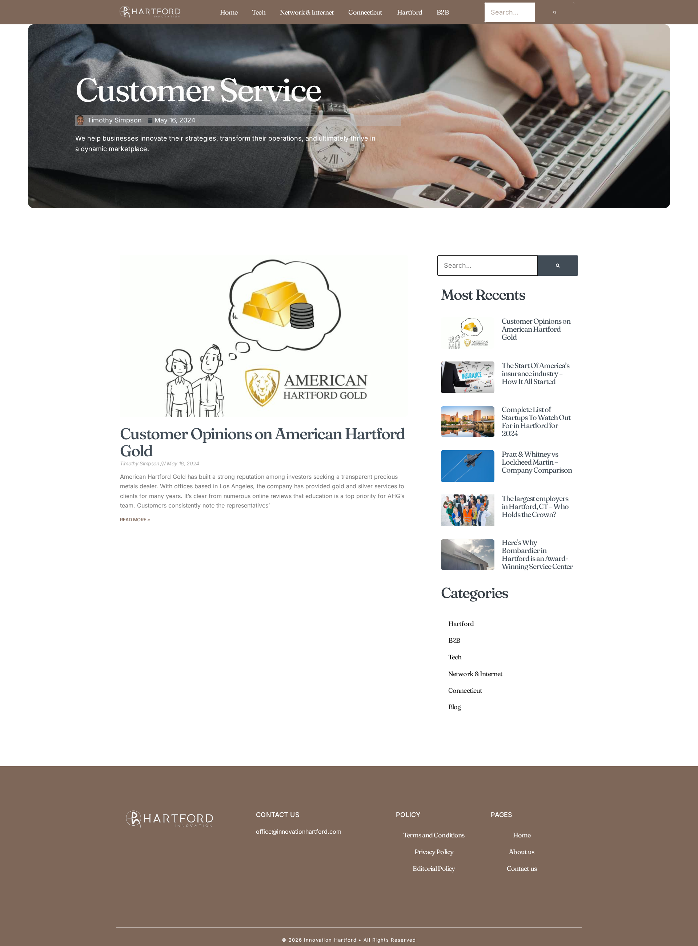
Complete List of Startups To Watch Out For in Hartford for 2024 (536, 421)
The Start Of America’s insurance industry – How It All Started (535, 373)
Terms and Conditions (433, 835)
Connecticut (365, 12)
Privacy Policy (433, 852)
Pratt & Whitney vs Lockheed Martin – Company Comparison (537, 461)
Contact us (522, 868)
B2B (442, 12)
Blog (454, 707)
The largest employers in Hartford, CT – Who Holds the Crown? (535, 506)
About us (521, 852)
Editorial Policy (434, 868)
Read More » (135, 519)
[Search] (554, 12)
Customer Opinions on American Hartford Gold (262, 442)
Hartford (409, 12)
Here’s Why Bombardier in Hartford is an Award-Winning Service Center (537, 554)
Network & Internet (307, 12)
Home (228, 12)
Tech (258, 12)
